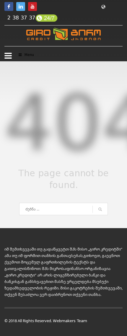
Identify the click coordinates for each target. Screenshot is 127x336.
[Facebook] (8, 6)
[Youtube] (32, 6)
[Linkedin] (20, 6)
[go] (100, 209)
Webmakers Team (70, 320)
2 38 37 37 (21, 17)
